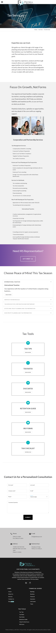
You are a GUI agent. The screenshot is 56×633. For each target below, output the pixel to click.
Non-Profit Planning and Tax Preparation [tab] (18, 313)
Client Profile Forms (24, 622)
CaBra (49, 629)
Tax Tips (21, 612)
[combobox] (39, 497)
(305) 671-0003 (17, 536)
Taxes (31, 604)
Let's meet (27, 259)
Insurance (32, 599)
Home (35, 29)
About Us (10, 594)
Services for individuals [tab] (12, 299)
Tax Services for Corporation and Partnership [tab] (19, 304)
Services (41, 29)
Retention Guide (23, 619)
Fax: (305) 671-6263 (18, 538)
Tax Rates (21, 614)
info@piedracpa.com (37, 536)
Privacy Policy (23, 629)
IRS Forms (21, 624)
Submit (28, 517)
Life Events (33, 601)
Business (32, 594)
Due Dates (21, 617)
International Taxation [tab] (12, 282)
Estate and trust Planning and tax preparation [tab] (19, 308)
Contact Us (11, 599)
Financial (32, 596)
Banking (32, 591)
